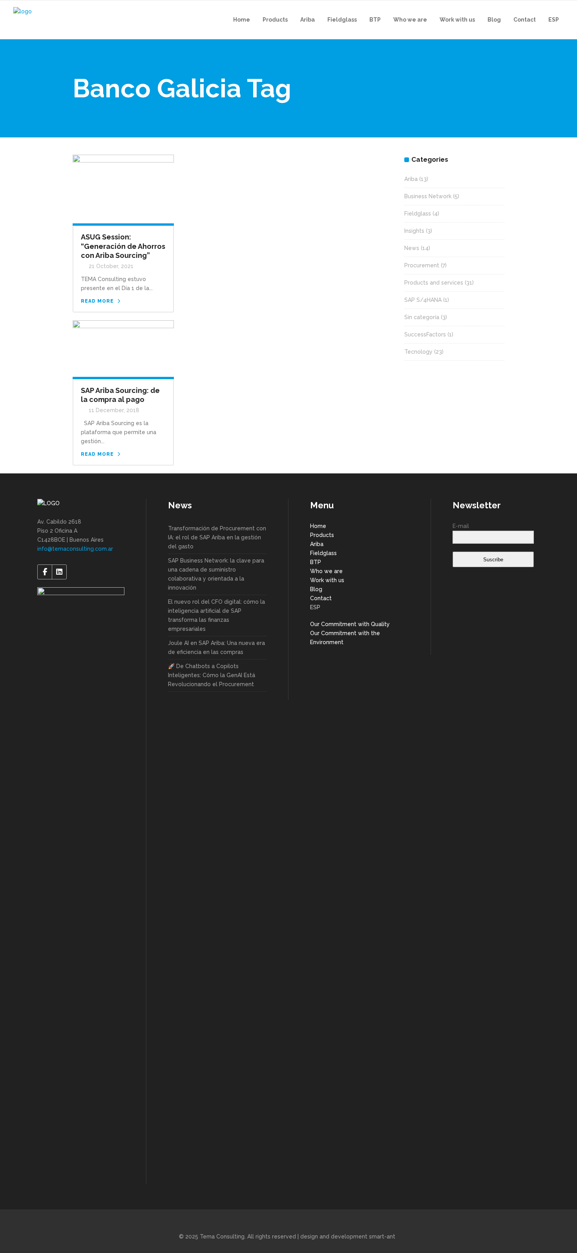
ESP (315, 607)
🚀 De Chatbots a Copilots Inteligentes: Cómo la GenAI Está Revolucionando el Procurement (211, 675)
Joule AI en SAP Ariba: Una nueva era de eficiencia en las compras (216, 647)
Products (322, 535)
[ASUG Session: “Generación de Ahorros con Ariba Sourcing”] (123, 188)
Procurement (421, 265)
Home (318, 526)
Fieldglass (417, 213)
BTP (315, 562)
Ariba (411, 179)
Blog (316, 589)
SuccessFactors (425, 334)
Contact (321, 598)
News (411, 248)
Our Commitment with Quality (350, 624)
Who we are (326, 571)
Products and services (433, 282)
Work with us (327, 580)
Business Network (427, 196)
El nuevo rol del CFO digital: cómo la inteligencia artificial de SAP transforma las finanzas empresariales (216, 615)
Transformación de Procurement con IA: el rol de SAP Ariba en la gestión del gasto (217, 537)
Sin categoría (421, 317)
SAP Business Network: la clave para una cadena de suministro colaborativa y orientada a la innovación (216, 574)
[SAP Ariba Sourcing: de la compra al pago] (123, 348)
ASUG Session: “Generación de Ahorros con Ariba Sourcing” (123, 246)
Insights (414, 231)
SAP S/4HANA (423, 300)
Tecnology (418, 352)
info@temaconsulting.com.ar (75, 549)
